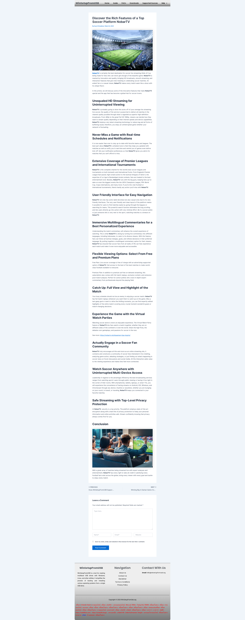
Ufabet (83, 605)
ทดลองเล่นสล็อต (154, 607)
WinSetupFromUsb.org (128, 600)
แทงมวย (78, 615)
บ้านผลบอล (91, 615)
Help (163, 3)
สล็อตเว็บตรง (154, 605)
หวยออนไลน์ (96, 605)
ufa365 (109, 605)
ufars (84, 615)
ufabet (128, 610)
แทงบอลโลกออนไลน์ (151, 612)
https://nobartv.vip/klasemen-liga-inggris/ (115, 335)
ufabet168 (120, 612)
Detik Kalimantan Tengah (134, 612)
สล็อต (78, 605)
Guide (115, 3)
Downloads (134, 3)
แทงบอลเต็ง (112, 612)
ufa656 (122, 610)
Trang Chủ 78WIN (143, 605)
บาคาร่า (149, 610)
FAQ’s (124, 3)
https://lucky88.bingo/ (99, 612)
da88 (161, 610)
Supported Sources (150, 3)
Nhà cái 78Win (131, 605)
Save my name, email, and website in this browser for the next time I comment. (120, 541)
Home (107, 3)
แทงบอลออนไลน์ (119, 605)
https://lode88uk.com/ (83, 612)
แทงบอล (85, 607)
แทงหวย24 (110, 610)
